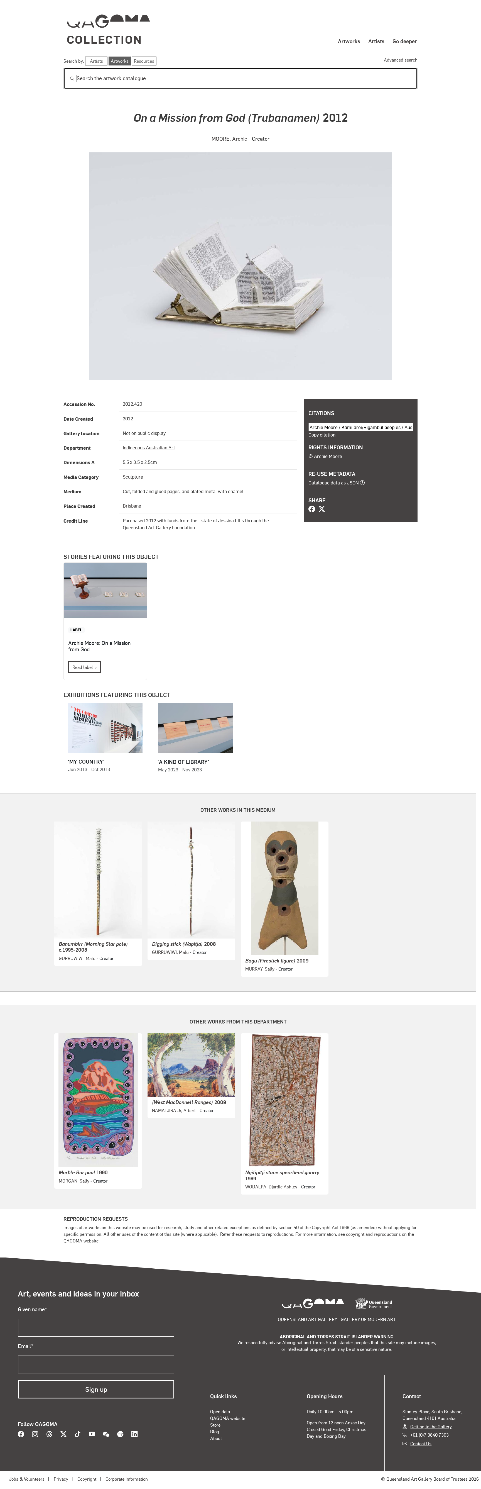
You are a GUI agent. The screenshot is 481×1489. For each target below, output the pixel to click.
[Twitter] (321, 509)
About (216, 1438)
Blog (214, 1431)
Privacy (61, 1479)
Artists (376, 41)
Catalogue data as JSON (333, 482)
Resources (144, 61)
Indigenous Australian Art (149, 447)
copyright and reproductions (373, 1234)
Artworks (349, 41)
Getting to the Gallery (431, 1426)
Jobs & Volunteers (27, 1479)
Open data (220, 1411)
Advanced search (401, 60)
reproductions (279, 1234)
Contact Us (420, 1443)
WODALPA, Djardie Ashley (271, 1187)
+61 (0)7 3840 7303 (429, 1435)
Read (82, 667)
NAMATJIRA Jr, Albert (174, 1110)
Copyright (86, 1479)
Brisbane (132, 506)
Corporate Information (126, 1479)
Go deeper (404, 41)
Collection (104, 39)
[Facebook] (311, 509)
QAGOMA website (227, 1418)
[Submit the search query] (67, 78)
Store (215, 1425)
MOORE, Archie (229, 138)
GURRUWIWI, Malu (77, 958)
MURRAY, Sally (259, 969)
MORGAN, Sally (74, 1181)
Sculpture (133, 477)
